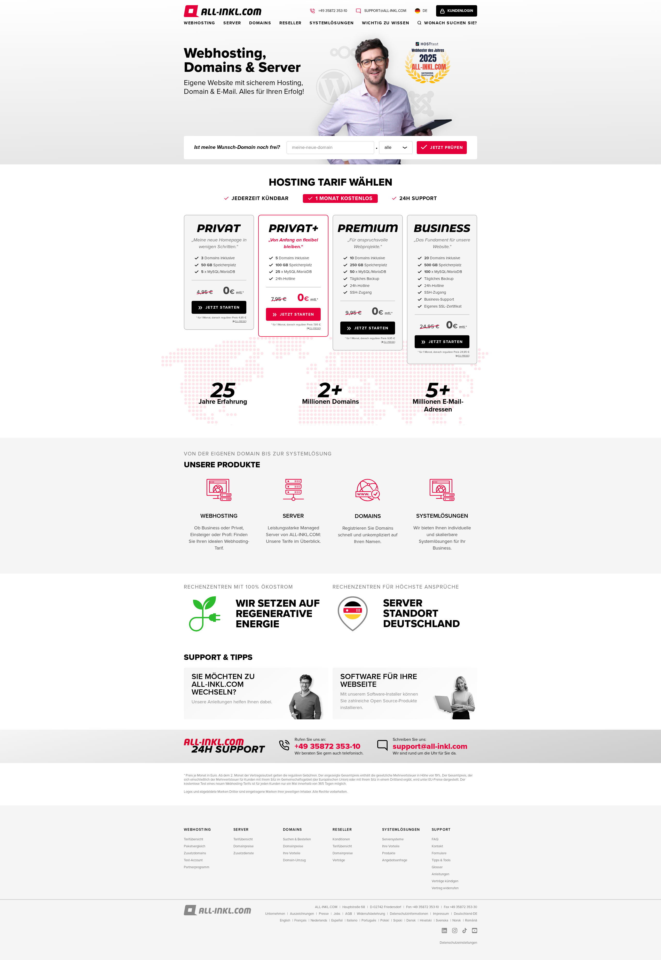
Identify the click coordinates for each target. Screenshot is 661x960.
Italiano (352, 920)
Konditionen (341, 839)
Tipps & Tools (441, 860)
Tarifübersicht (193, 839)
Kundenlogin (460, 11)
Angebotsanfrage (394, 860)
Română (471, 920)
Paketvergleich (194, 846)
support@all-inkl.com (384, 11)
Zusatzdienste (243, 853)
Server (232, 23)
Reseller (290, 23)
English (285, 920)
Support (441, 829)
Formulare (439, 853)
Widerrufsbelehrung (371, 914)
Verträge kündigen (445, 881)
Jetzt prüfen (446, 147)
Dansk (411, 920)
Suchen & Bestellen (297, 839)
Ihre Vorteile (291, 853)
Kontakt (437, 846)
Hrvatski (426, 920)
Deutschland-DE (465, 914)
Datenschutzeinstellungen (458, 943)
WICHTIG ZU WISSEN (385, 23)
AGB (348, 914)
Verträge (339, 860)
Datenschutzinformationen (409, 914)
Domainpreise (243, 846)
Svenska (442, 920)
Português (368, 920)
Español (337, 920)
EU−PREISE (240, 321)
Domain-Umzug (294, 860)
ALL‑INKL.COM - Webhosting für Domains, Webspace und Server (222, 11)
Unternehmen (275, 914)
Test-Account (193, 860)
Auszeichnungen (302, 914)
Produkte (388, 853)
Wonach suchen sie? (450, 23)
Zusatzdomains (195, 853)
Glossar (437, 867)
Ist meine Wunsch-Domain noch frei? (237, 147)
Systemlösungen (332, 23)
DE (425, 11)
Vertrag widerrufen (445, 888)
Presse (324, 914)
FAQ (435, 839)
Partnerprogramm (196, 867)
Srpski (397, 920)
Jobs (337, 914)
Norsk (456, 920)
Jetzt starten (223, 307)
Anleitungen (440, 874)
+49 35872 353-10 (332, 11)
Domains (260, 23)
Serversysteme (393, 839)
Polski (384, 920)
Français (300, 920)
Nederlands (319, 920)
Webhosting (199, 23)
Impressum (441, 914)
